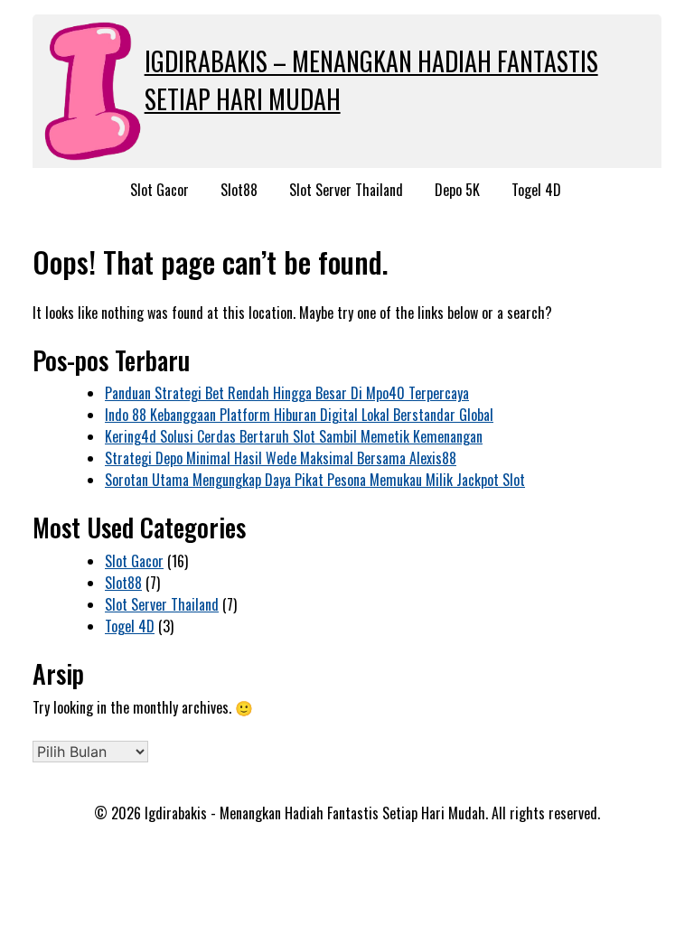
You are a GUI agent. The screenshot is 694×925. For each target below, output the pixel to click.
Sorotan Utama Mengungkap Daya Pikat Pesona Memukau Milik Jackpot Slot (315, 480)
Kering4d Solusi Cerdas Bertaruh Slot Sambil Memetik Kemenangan (294, 436)
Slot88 (239, 190)
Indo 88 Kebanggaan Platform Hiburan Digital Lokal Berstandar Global (299, 414)
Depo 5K (457, 190)
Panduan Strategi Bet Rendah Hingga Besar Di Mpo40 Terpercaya (287, 393)
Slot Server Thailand (346, 190)
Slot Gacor (159, 190)
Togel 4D (536, 190)
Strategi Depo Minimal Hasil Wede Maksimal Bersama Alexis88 (280, 458)
